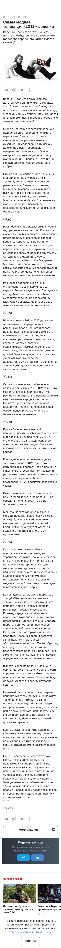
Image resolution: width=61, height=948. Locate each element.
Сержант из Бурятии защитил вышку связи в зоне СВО (18, 909)
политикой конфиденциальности (30, 932)
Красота (9, 808)
